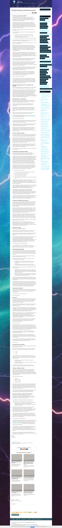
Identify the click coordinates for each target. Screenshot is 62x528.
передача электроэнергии (45, 53)
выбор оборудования (44, 31)
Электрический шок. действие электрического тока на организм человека (16, 478)
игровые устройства (44, 42)
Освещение (17, 6)
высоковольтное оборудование (46, 34)
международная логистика (45, 50)
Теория (25, 6)
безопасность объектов (44, 21)
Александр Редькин (14, 441)
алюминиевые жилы (44, 18)
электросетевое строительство (46, 88)
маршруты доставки (44, 48)
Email (20, 501)
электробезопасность (44, 85)
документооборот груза (44, 39)
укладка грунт (43, 80)
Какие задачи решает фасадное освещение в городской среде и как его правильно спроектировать (45, 168)
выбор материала (43, 29)
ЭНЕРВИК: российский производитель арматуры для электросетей (45, 110)
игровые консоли (43, 40)
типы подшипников (44, 79)
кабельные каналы (43, 45)
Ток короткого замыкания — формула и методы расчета (28, 492)
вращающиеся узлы (44, 26)
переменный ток (43, 55)
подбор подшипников (44, 56)
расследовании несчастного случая (17, 423)
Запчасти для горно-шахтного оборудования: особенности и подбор (45, 100)
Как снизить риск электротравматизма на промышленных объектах (44, 147)
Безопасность (29, 6)
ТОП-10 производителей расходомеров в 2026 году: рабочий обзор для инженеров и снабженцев (45, 105)
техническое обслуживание (45, 77)
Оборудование (34, 6)
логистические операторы (45, 47)
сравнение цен (43, 74)
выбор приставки (43, 32)
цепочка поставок (43, 82)
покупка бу (42, 58)
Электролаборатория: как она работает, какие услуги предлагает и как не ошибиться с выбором (45, 94)
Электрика (20, 2)
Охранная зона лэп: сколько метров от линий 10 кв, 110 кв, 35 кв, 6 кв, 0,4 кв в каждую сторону (29, 463)
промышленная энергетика (45, 61)
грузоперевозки (43, 37)
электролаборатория (44, 87)
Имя (12, 501)
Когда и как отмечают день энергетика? (15, 462)
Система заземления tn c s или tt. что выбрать (16, 492)
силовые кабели (43, 71)
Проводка (38, 6)
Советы (21, 6)
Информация (47, 6)
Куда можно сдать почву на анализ (44, 11)
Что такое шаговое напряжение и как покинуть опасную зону (29, 478)
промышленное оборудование (46, 63)
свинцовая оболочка (44, 69)
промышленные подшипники (45, 64)
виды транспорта (43, 24)
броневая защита (43, 23)
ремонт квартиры (43, 66)
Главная (13, 6)
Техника (43, 6)
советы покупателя (43, 72)
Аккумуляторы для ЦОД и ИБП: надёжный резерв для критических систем (45, 137)
